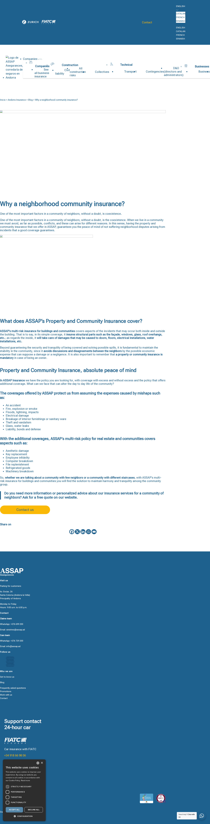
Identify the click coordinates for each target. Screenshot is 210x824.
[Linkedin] (82, 531)
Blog (30, 100)
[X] (77, 531)
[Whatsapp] (88, 531)
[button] (24, 816)
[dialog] (24, 790)
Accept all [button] (14, 809)
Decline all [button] (33, 809)
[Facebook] (71, 531)
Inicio (3, 100)
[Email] (94, 531)
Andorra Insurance (17, 100)
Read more (25, 780)
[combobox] (37, 763)
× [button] (42, 763)
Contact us (25, 510)
